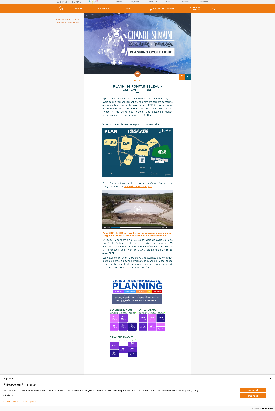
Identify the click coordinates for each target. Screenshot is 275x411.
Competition (104, 8)
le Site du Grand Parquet (138, 186)
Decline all (253, 396)
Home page (60, 19)
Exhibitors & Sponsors (195, 9)
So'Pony (118, 2)
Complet (153, 2)
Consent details (10, 401)
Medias (129, 8)
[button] (78, 8)
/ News (67, 19)
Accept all (253, 390)
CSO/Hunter (135, 2)
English (7, 378)
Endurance (204, 2)
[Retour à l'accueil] (61, 8)
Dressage (169, 2)
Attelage (186, 2)
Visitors (78, 8)
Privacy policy (29, 401)
